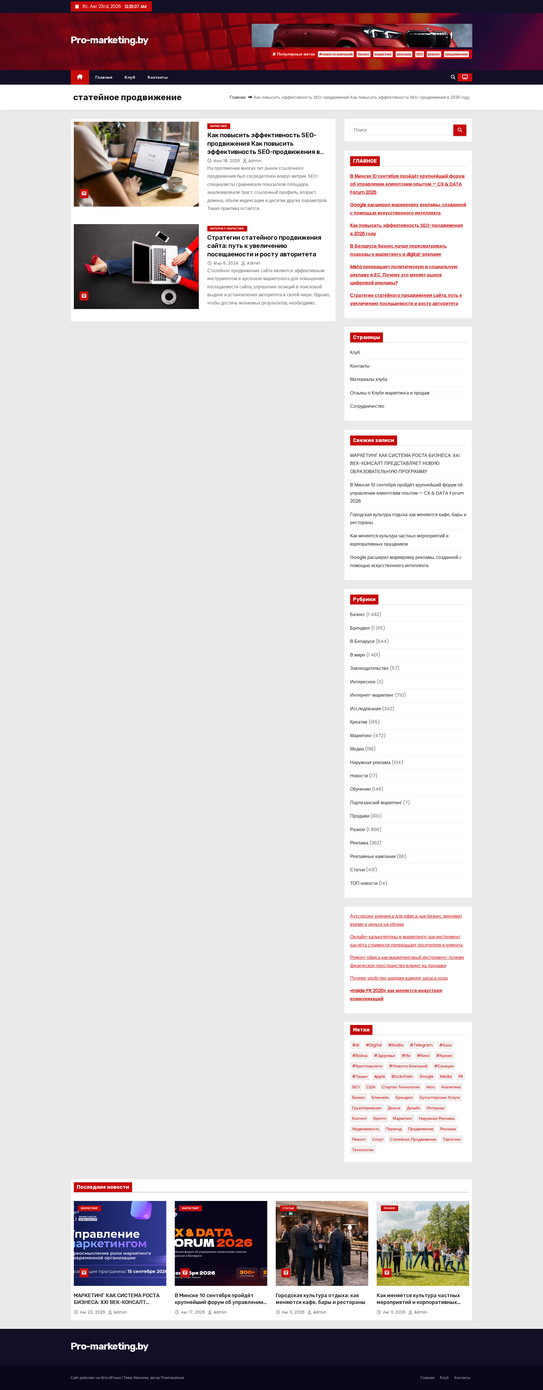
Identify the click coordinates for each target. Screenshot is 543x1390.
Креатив (358, 722)
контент (359, 1118)
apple (379, 1076)
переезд (394, 1129)
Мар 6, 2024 (227, 263)
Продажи (359, 816)
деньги (394, 1108)
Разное (357, 829)
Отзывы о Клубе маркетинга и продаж (390, 393)
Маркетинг (218, 126)
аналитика (451, 1087)
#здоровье (384, 1055)
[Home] (80, 77)
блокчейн (380, 1097)
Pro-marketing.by (109, 40)
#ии (406, 1055)
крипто (379, 1118)
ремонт (434, 54)
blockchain (402, 1076)
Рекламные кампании (373, 856)
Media (446, 1076)
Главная (104, 77)
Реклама (359, 843)
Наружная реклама (370, 762)
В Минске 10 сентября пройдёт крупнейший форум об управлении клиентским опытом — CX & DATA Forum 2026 (407, 184)
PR (460, 1076)
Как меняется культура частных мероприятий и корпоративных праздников (418, 1302)
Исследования (365, 708)
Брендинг (360, 628)
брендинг (404, 1097)
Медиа (357, 749)
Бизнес (357, 614)
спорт (377, 1139)
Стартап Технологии (401, 1087)
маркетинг (383, 54)
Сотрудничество (367, 406)
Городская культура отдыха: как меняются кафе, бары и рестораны (320, 1298)
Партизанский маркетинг (376, 802)
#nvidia (395, 1045)
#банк (445, 1045)
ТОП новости (364, 883)
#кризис (444, 1055)
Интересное (363, 682)
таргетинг (452, 1139)
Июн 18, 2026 (227, 161)
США (370, 1087)
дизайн (413, 1108)
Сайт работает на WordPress (96, 1377)
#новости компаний (336, 54)
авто (430, 1087)
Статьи (357, 869)
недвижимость (365, 1129)
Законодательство (369, 668)
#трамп (360, 1076)
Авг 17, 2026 (193, 1312)
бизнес (363, 54)
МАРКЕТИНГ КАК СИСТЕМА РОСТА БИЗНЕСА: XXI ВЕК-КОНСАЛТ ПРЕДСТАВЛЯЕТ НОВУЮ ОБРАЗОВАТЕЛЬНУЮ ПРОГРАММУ (405, 463)
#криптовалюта (367, 1066)
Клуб (130, 77)
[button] (453, 77)
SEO (419, 54)
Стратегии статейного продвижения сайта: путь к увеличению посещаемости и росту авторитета (264, 246)
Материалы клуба (368, 379)
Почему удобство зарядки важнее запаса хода (399, 978)
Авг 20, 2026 (93, 1312)
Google (426, 1076)
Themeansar (172, 1377)
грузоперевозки (366, 1108)
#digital (374, 1045)
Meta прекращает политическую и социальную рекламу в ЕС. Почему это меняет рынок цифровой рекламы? (404, 274)
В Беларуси (362, 641)
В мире (357, 655)
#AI (355, 1045)
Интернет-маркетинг (227, 228)
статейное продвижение (413, 1139)
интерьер (436, 1108)
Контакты (158, 77)
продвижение (456, 54)
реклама (404, 54)
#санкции (444, 1066)
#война (359, 1055)
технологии (363, 1150)
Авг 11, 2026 (294, 1312)
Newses (141, 1377)
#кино (423, 1055)
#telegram (421, 1045)
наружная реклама (436, 1118)
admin (254, 161)
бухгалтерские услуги (440, 1097)
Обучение (360, 789)
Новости (359, 776)
